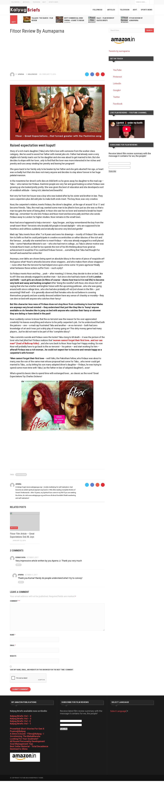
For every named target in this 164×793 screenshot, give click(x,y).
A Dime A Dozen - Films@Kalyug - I (27, 733)
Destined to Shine (18, 749)
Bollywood (32, 74)
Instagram (123, 2)
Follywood (15, 2)
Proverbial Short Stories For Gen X (27, 728)
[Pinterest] (103, 74)
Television (36, 2)
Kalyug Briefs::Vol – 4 (20, 716)
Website (13, 656)
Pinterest (117, 76)
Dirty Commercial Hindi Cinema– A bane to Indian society (74, 20)
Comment (15, 601)
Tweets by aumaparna (119, 51)
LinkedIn (117, 83)
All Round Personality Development (27, 741)
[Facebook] (92, 74)
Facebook (119, 2)
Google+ (132, 2)
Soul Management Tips (21, 744)
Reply (19, 565)
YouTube (128, 2)
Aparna (21, 74)
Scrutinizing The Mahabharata (25, 736)
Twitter (114, 2)
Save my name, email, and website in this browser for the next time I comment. (41, 670)
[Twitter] (87, 74)
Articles (26, 2)
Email (13, 645)
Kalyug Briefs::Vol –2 (20, 721)
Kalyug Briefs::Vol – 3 (20, 718)
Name (12, 635)
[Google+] (97, 74)
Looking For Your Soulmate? (24, 739)
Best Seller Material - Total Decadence (29, 746)
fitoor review (21, 474)
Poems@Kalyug (18, 731)
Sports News (53, 2)
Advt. (44, 2)
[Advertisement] (57, 53)
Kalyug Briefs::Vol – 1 (20, 723)
